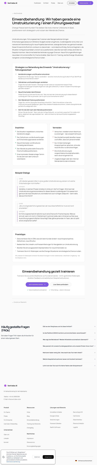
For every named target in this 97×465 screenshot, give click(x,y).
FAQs (28, 412)
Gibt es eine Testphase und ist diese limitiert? (57, 326)
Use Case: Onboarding (10, 424)
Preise (53, 3)
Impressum (30, 438)
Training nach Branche (33, 424)
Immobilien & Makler (56, 412)
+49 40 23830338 (14, 396)
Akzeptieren (48, 457)
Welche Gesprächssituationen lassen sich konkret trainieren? (62, 359)
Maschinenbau (77, 420)
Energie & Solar (54, 416)
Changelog (30, 428)
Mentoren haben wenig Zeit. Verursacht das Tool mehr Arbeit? (62, 352)
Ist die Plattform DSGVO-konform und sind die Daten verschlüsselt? (64, 333)
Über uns (60, 3)
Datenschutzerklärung (13, 462)
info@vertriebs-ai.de (14, 399)
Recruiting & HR (78, 412)
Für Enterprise (8, 420)
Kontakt (6, 442)
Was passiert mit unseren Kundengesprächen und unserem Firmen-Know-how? (68, 346)
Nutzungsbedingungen (34, 446)
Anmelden (72, 3)
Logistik (75, 427)
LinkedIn (6, 438)
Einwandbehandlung (33, 420)
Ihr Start (45, 3)
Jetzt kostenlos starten (36, 284)
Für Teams (7, 412)
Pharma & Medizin (78, 423)
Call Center (76, 416)
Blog (28, 416)
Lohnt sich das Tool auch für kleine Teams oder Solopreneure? (62, 366)
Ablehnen (37, 457)
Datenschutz (31, 442)
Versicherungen (54, 420)
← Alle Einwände (17, 13)
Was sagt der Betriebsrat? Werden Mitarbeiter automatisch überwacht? (65, 339)
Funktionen (37, 3)
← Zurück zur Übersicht (19, 302)
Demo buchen (84, 3)
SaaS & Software (55, 427)
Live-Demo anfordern (60, 284)
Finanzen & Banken (55, 423)
